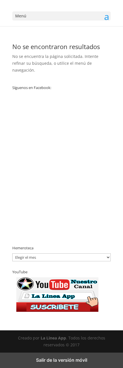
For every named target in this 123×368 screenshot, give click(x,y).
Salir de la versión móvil (61, 360)
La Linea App (53, 338)
